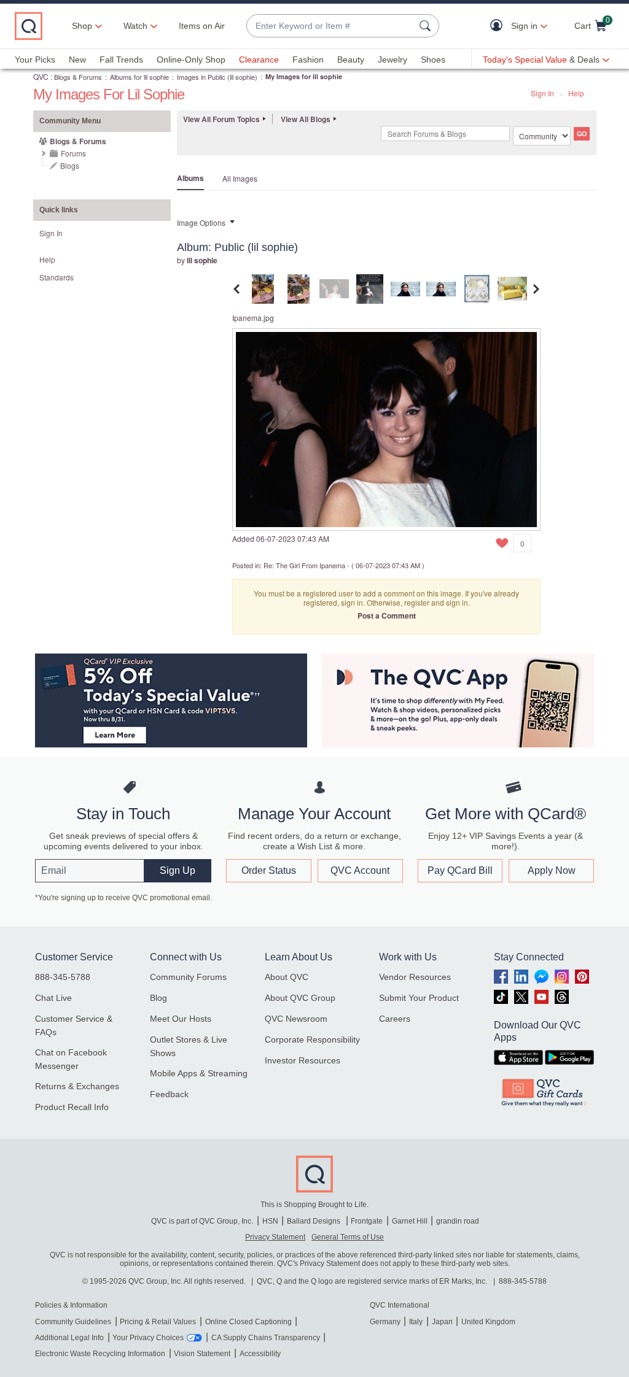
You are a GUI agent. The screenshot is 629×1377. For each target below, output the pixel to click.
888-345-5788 (62, 977)
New (77, 59)
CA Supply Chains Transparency (265, 1337)
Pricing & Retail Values (158, 1321)
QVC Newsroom (296, 1019)
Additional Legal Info (69, 1337)
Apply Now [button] (552, 870)
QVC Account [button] (359, 870)
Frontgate (367, 1221)
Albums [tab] (190, 177)
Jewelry (392, 59)
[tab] (263, 287)
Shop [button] (82, 26)
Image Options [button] (201, 222)
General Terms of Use (347, 1237)
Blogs (69, 165)
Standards (56, 277)
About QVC (286, 977)
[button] (499, 26)
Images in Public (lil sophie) (217, 77)
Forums (73, 153)
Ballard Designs (314, 1221)
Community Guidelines (73, 1321)
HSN (270, 1221)
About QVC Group (300, 998)
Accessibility (260, 1353)
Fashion (308, 59)
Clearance (259, 59)
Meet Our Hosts (180, 1019)
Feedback (169, 1094)
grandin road (457, 1221)
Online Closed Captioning (248, 1321)
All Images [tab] (239, 178)
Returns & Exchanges (77, 1086)
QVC (41, 76)
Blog (158, 998)
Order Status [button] (268, 870)
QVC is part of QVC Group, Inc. (202, 1221)
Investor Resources (302, 1060)
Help (576, 93)
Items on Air (202, 26)
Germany (385, 1321)
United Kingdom (488, 1321)
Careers (394, 1019)
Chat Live (53, 998)
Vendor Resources (415, 977)
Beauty (350, 59)
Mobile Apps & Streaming (199, 1073)
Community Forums (188, 977)
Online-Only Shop (191, 59)
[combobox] (330, 26)
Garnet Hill (410, 1221)
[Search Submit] (427, 26)
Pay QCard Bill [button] (460, 870)
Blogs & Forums (78, 77)
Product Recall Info (72, 1107)
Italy (416, 1321)
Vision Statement (202, 1353)
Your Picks (35, 59)
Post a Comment (386, 615)
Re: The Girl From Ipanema (304, 565)
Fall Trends (121, 59)
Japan (442, 1321)
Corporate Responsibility (312, 1039)
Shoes (433, 59)
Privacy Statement (275, 1237)
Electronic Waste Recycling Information (100, 1353)
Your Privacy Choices (148, 1337)
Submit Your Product (419, 998)
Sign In (542, 93)
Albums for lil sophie (139, 77)
